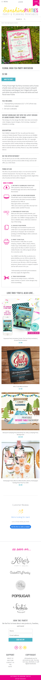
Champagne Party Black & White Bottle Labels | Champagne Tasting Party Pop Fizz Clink (20, 482)
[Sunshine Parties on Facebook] (20, 647)
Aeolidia (23, 679)
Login (20, 2)
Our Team (10, 660)
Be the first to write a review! (20, 527)
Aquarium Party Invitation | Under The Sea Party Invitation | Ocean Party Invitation (20, 339)
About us (10, 658)
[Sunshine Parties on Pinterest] (16, 647)
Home (2, 23)
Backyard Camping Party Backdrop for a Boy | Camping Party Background (20, 433)
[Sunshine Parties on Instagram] (25, 647)
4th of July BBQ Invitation (20, 386)
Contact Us (10, 662)
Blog (10, 666)
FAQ (10, 664)
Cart (36, 2)
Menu (6, 1)
